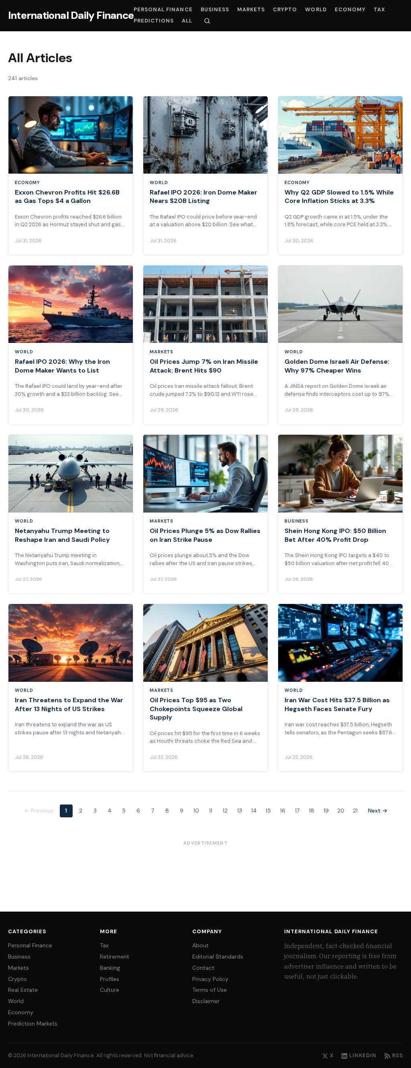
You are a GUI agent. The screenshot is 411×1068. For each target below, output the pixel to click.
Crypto (285, 9)
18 (311, 810)
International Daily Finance (71, 15)
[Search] (207, 21)
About (200, 945)
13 (239, 810)
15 (268, 810)
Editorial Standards (217, 956)
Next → (377, 810)
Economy (350, 9)
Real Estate (23, 989)
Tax (379, 9)
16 (282, 810)
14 (254, 810)
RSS (397, 1055)
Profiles (109, 979)
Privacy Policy (210, 979)
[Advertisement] (205, 869)
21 (355, 810)
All (187, 20)
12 (225, 810)
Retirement (114, 956)
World (315, 9)
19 (326, 810)
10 (196, 810)
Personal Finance (163, 9)
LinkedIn (362, 1055)
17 (297, 810)
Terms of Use (209, 989)
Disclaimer (206, 1001)
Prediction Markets (32, 1023)
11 (210, 810)
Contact (203, 967)
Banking (110, 967)
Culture (109, 989)
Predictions (154, 20)
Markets (251, 9)
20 (340, 810)
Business (215, 9)
